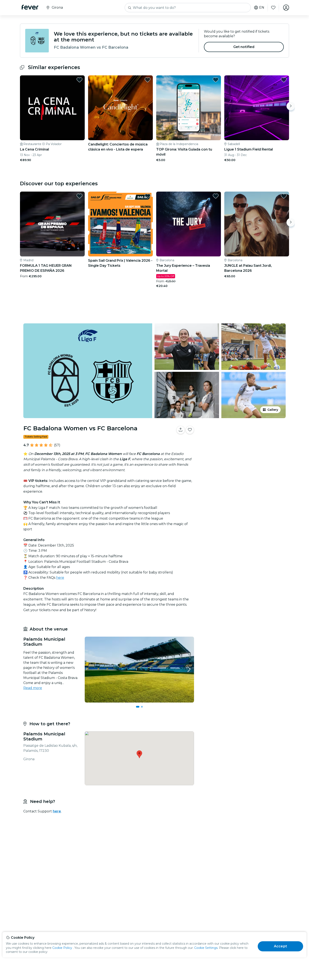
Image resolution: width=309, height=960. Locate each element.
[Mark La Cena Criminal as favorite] (79, 80)
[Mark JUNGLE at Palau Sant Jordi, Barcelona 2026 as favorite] (284, 196)
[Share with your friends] (180, 430)
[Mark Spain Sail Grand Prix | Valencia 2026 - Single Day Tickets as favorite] (147, 196)
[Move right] (291, 106)
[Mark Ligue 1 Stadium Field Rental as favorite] (284, 80)
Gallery (272, 410)
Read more (32, 688)
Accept (280, 946)
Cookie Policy (62, 948)
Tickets (242, 443)
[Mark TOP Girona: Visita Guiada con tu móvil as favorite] (215, 80)
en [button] (261, 7)
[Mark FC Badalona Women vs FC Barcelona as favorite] (190, 430)
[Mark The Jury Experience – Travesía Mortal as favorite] (215, 196)
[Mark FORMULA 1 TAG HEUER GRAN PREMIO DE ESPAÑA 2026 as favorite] (79, 196)
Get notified (244, 47)
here (60, 578)
